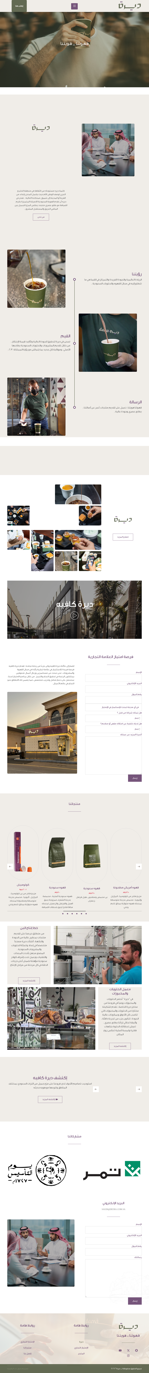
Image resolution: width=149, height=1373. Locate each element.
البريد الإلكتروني (134, 683)
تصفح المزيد (123, 537)
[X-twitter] (128, 1343)
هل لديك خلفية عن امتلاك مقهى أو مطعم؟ (121, 723)
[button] (19, 6)
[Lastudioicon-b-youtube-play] (120, 1343)
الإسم (139, 672)
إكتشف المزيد (29, 973)
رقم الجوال (136, 694)
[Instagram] (128, 1348)
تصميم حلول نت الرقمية (17, 1361)
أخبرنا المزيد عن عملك (131, 734)
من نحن (41, 217)
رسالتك (138, 1250)
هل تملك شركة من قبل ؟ (129, 713)
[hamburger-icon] (74, 6)
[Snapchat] (136, 1343)
